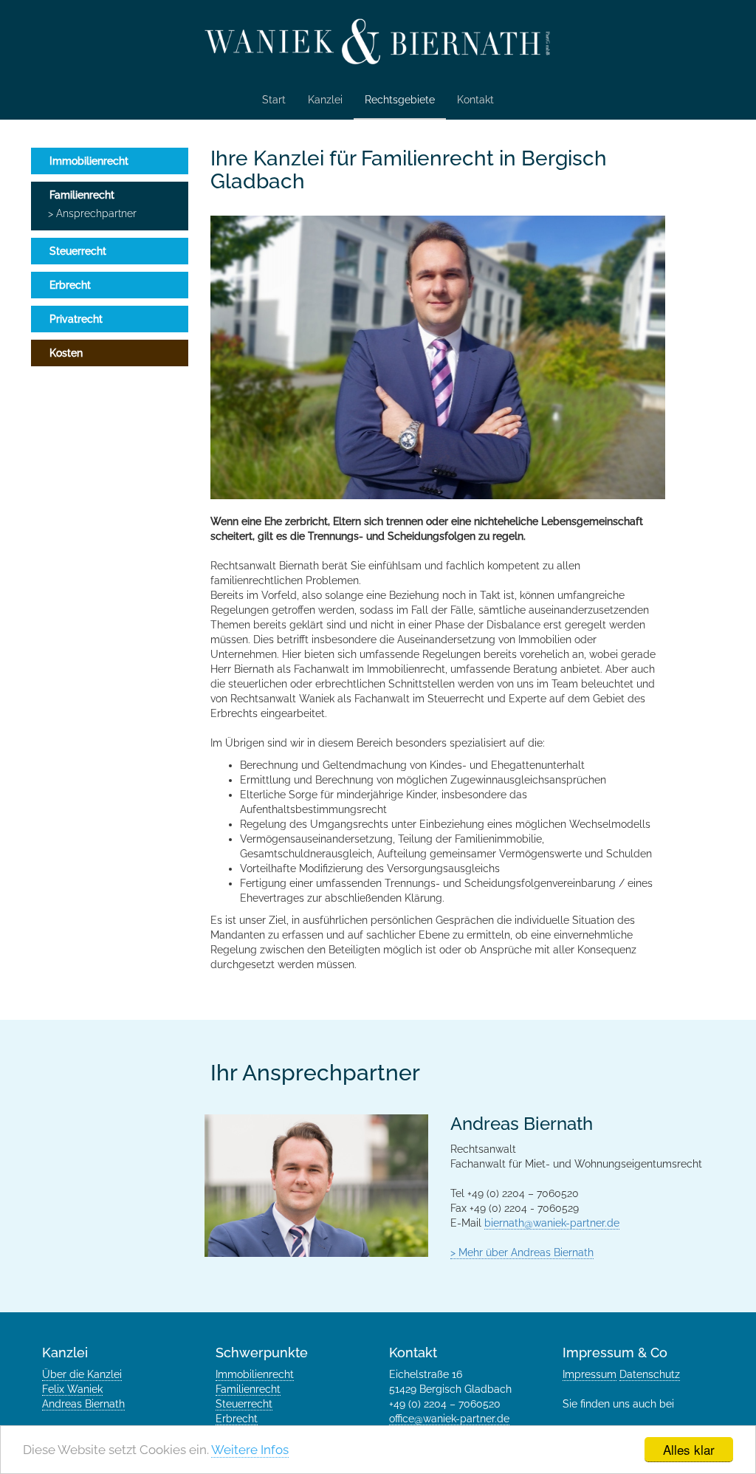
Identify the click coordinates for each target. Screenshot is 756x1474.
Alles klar (689, 1449)
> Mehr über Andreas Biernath (522, 1252)
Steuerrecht (77, 251)
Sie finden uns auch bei (620, 1404)
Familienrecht (81, 195)
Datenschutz (649, 1374)
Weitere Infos (250, 1449)
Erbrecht (70, 285)
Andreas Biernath (83, 1404)
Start (274, 100)
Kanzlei (325, 100)
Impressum (589, 1374)
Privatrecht (76, 319)
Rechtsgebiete (400, 100)
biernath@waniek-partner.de (551, 1223)
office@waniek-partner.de (449, 1419)
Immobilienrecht (88, 161)
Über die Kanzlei (82, 1374)
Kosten (66, 353)
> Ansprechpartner (92, 213)
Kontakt (475, 100)
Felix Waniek (72, 1389)
